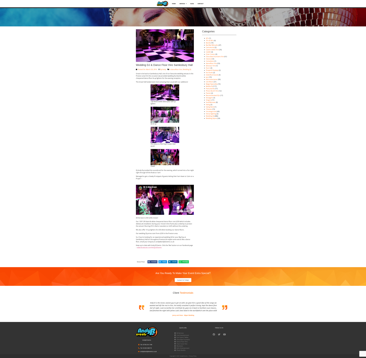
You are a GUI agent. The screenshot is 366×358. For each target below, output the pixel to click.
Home (174, 3)
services (182, 3)
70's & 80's (210, 40)
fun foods (209, 73)
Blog (192, 3)
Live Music (209, 82)
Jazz (207, 77)
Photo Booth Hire (212, 91)
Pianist (208, 93)
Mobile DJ (209, 86)
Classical (209, 59)
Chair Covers (210, 54)
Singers (208, 100)
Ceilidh (208, 52)
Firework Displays (212, 70)
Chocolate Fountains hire (215, 56)
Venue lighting (211, 114)
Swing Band (210, 107)
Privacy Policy (193, 356)
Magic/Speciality (211, 84)
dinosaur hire (211, 66)
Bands (208, 43)
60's (207, 38)
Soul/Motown (211, 102)
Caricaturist (210, 47)
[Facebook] (214, 334)
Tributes (209, 109)
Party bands (210, 89)
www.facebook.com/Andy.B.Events (149, 248)
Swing (208, 105)
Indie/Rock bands (212, 75)
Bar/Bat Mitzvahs (212, 45)
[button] (152, 261)
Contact (200, 3)
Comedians (210, 61)
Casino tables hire (212, 50)
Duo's (208, 68)
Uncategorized (211, 111)
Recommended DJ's (213, 95)
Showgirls (209, 98)
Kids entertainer (212, 79)
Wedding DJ (187, 69)
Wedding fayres (211, 118)
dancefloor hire (176, 69)
